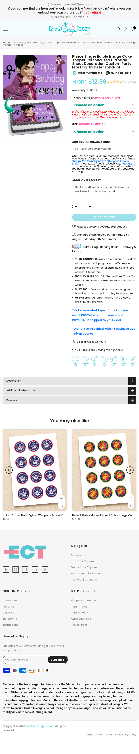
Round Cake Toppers (84, 579)
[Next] (130, 470)
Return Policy (79, 606)
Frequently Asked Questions (71, 4)
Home (6, 42)
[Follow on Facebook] (6, 569)
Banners (76, 555)
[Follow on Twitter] (15, 569)
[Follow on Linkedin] (35, 569)
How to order (79, 625)
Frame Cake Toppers (84, 567)
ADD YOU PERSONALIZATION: (91, 142)
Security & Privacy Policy (121, 734)
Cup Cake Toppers (82, 561)
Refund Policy (79, 612)
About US (8, 606)
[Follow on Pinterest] (45, 569)
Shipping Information (84, 600)
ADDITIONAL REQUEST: (87, 180)
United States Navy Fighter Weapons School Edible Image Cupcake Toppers (53, 515)
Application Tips (81, 618)
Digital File (9, 612)
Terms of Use (93, 734)
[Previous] (9, 470)
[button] (115, 81)
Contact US (10, 600)
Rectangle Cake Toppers (86, 573)
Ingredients (10, 618)
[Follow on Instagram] (25, 569)
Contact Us (71, 17)
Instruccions (10, 625)
